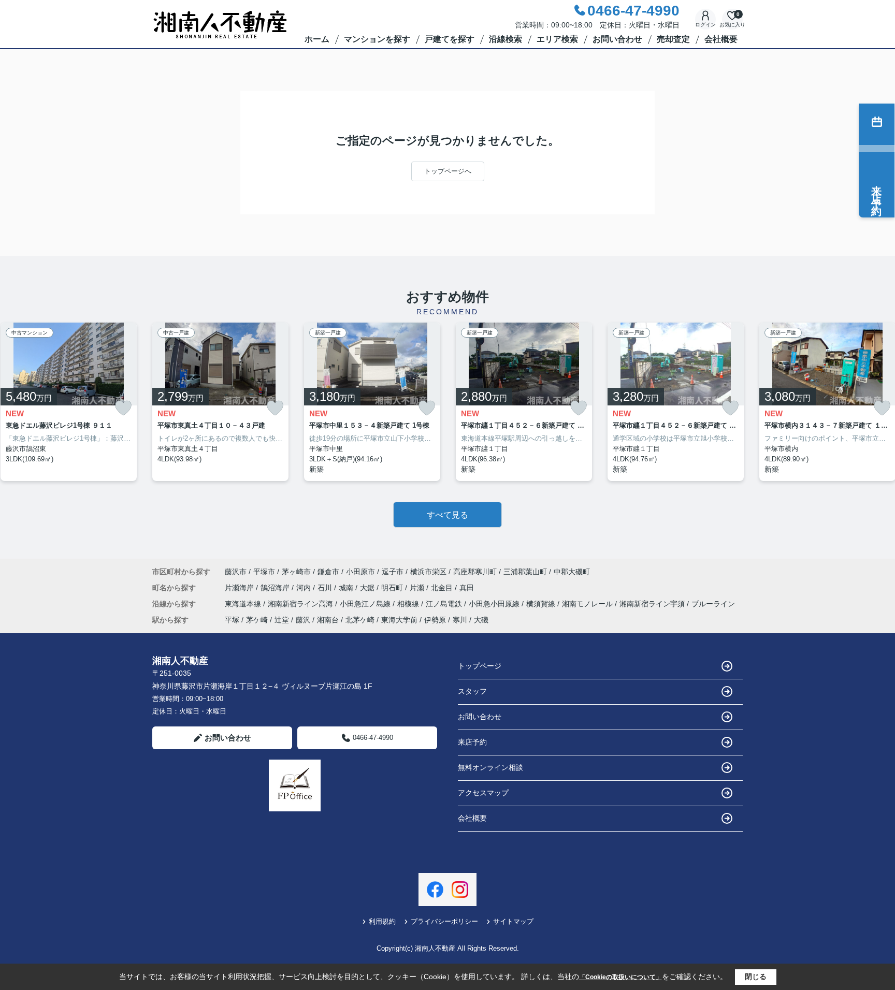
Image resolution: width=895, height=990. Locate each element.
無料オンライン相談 (490, 767)
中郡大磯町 (572, 571)
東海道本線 (244, 604)
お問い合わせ (617, 39)
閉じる (756, 976)
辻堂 (282, 620)
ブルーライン (713, 604)
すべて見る (447, 515)
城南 (347, 588)
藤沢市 (236, 571)
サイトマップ (513, 921)
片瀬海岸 (240, 588)
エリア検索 (557, 39)
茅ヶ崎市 (296, 571)
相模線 (409, 604)
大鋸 (368, 588)
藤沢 (303, 620)
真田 (466, 588)
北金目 (443, 588)
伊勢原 (435, 620)
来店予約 (472, 742)
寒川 (460, 620)
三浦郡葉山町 (525, 571)
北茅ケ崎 (359, 620)
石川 (325, 588)
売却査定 (673, 39)
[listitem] (220, 402)
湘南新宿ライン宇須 (653, 604)
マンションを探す (377, 39)
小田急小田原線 (495, 604)
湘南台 (328, 620)
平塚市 (264, 571)
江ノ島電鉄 (445, 604)
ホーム (317, 39)
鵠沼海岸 (276, 588)
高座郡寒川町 (475, 571)
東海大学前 (399, 620)
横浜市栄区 (428, 571)
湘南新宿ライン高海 (301, 604)
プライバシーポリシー (444, 921)
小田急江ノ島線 (366, 604)
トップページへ (447, 171)
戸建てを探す (449, 39)
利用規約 (382, 921)
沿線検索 (505, 39)
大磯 (481, 620)
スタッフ (472, 691)
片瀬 (418, 588)
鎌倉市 (328, 571)
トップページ (479, 666)
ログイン (705, 24)
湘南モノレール (588, 604)
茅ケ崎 (257, 620)
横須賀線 (541, 604)
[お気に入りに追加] (123, 408)
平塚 (232, 620)
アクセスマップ (483, 793)
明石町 (393, 588)
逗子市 (392, 571)
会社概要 (721, 39)
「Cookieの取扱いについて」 (620, 977)
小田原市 (360, 571)
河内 (304, 588)
